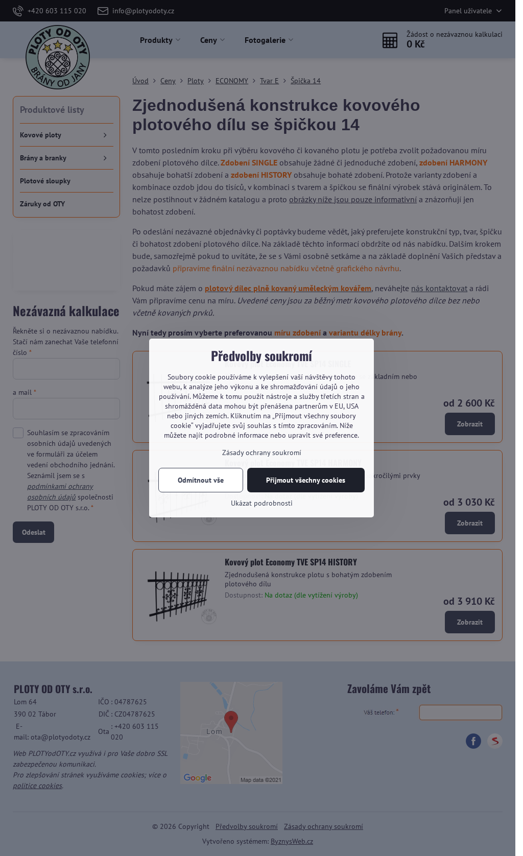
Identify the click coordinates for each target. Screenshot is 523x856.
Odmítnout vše (201, 480)
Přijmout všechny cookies (305, 480)
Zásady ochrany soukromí (261, 452)
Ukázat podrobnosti (262, 503)
